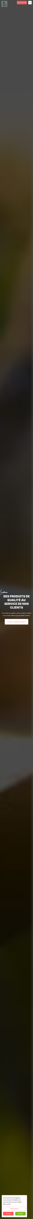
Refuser (8, 1213)
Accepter (20, 1213)
